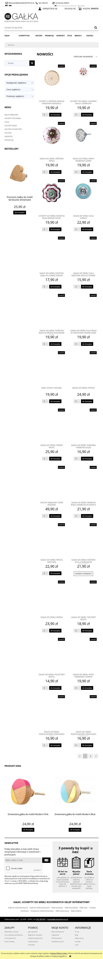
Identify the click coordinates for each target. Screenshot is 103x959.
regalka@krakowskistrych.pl (21, 3)
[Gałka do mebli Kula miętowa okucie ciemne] (83, 253)
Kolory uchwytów (13, 129)
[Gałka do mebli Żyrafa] (83, 368)
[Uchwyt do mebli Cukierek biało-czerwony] (83, 81)
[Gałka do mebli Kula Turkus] (83, 196)
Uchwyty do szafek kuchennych (42, 911)
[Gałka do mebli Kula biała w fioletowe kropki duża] (83, 310)
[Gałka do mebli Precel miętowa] (51, 540)
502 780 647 (43, 3)
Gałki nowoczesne (62, 911)
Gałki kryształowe (71, 908)
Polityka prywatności (35, 938)
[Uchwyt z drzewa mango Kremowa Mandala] (51, 81)
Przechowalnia (57, 938)
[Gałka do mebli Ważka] (51, 597)
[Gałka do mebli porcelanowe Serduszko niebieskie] (83, 712)
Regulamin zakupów (35, 935)
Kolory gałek (11, 125)
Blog (76, 935)
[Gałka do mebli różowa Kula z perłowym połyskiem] (83, 540)
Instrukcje (31, 945)
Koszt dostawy (10, 941)
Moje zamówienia (58, 932)
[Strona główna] (21, 17)
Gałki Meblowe (11, 114)
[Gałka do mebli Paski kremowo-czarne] (83, 654)
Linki (76, 945)
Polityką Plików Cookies (58, 953)
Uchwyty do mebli (13, 118)
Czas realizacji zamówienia (14, 935)
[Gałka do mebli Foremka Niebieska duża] (83, 425)
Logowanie (55, 935)
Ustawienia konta (58, 941)
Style (7, 122)
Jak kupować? (32, 932)
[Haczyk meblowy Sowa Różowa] (51, 482)
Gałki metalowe (57, 908)
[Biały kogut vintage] (51, 368)
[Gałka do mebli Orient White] (51, 425)
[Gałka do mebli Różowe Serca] (51, 138)
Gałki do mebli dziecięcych (18, 908)
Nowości (9, 136)
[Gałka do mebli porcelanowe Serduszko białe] (51, 712)
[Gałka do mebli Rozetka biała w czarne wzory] (51, 253)
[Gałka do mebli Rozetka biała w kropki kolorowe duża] (51, 310)
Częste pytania (33, 941)
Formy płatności (10, 938)
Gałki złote (83, 908)
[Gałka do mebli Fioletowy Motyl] (51, 654)
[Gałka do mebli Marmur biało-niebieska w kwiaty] (83, 482)
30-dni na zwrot (62, 3)
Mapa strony (79, 938)
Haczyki (8, 133)
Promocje (9, 140)
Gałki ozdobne (76, 911)
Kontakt (77, 941)
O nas (77, 932)
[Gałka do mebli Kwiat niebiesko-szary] (83, 138)
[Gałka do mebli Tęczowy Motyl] (83, 597)
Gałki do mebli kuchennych (39, 908)
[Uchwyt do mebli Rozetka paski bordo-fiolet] (51, 196)
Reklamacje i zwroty (11, 932)
